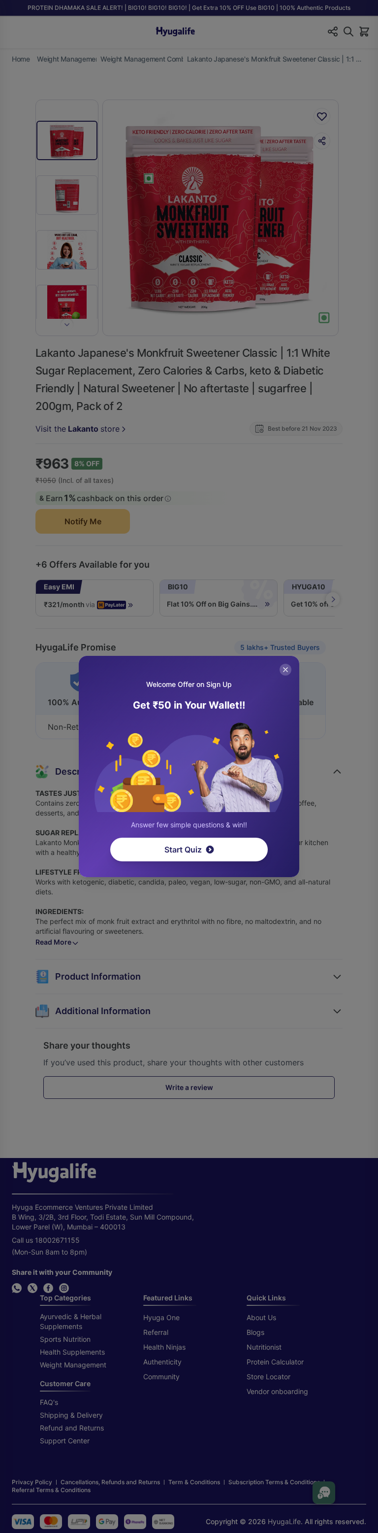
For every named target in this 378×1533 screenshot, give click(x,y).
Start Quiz (183, 849)
